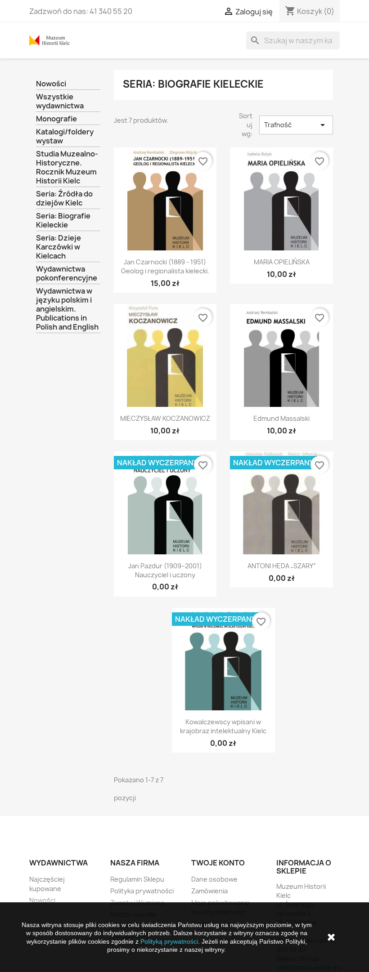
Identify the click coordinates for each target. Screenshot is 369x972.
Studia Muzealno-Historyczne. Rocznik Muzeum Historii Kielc (67, 167)
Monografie (56, 119)
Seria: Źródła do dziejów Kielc (64, 198)
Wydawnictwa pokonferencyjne (66, 273)
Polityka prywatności (142, 891)
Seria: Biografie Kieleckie (63, 220)
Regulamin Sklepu (137, 879)
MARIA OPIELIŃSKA (282, 262)
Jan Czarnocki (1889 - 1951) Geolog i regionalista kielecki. (165, 266)
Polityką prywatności (169, 941)
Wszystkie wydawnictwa (60, 101)
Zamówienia (209, 891)
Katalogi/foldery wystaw (65, 136)
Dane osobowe (214, 879)
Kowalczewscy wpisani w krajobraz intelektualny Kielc (223, 726)
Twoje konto (218, 863)
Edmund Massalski (281, 418)
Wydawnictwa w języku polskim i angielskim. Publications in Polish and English (67, 309)
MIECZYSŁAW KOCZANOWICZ (165, 418)
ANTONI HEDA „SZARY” (282, 566)
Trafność (296, 125)
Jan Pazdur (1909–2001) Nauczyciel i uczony (165, 570)
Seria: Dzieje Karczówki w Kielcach (58, 247)
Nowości (51, 84)
